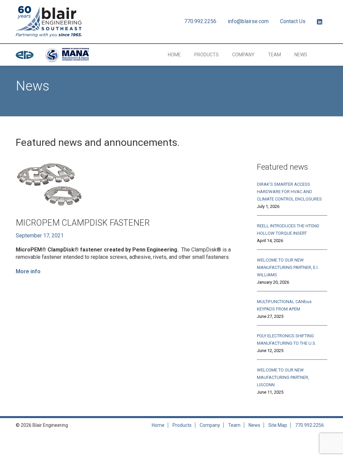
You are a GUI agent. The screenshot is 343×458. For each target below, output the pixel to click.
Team (274, 54)
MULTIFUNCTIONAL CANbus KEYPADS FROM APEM (284, 305)
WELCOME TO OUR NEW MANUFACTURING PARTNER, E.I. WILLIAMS (288, 267)
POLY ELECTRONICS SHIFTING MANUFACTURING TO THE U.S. (286, 339)
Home (174, 54)
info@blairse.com (248, 21)
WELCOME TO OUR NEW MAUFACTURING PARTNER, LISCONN (283, 377)
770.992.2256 (200, 21)
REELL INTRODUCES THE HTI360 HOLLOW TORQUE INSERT (288, 229)
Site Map (277, 425)
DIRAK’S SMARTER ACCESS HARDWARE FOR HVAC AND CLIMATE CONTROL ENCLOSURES (289, 192)
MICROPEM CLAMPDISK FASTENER (83, 223)
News (300, 54)
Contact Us (292, 21)
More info (28, 271)
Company (243, 54)
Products (206, 54)
